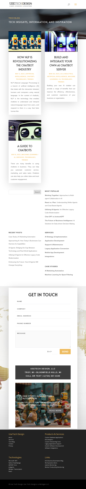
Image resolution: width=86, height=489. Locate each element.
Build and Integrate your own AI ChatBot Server (61, 63)
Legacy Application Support (53, 444)
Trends (30, 79)
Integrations (49, 256)
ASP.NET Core (13, 465)
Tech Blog (12, 442)
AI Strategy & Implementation (56, 237)
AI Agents (11, 467)
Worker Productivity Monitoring (54, 467)
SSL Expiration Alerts (51, 463)
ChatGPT (30, 76)
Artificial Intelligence (57, 76)
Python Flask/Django (15, 463)
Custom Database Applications (54, 437)
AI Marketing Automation (54, 271)
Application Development (54, 241)
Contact (11, 444)
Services (20, 157)
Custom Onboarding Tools (53, 442)
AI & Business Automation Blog (54, 461)
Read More (55, 411)
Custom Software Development (54, 446)
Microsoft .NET (13, 461)
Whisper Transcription (15, 469)
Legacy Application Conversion (57, 248)
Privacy (11, 446)
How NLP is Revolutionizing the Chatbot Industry (25, 63)
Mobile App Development (54, 252)
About (10, 437)
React (10, 471)
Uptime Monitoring (50, 465)
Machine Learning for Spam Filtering (59, 275)
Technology (21, 79)
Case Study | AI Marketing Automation (22, 237)
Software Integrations (51, 448)
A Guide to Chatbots (24, 148)
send (65, 351)
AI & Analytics (67, 74)
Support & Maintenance (54, 245)
